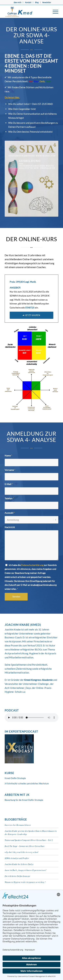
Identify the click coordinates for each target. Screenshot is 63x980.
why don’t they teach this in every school (21, 852)
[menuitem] (17, 2)
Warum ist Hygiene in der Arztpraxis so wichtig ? (25, 882)
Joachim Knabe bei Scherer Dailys (19, 864)
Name (8, 455)
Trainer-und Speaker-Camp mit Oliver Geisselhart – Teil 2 (29, 840)
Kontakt (28, 2)
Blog (37, 2)
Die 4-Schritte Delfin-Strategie (17, 876)
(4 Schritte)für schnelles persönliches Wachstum (27, 783)
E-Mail (9, 484)
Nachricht (10, 527)
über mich (17, 2)
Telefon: (9, 498)
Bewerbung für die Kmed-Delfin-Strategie (24, 800)
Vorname (10, 469)
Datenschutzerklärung (32, 565)
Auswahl (10, 512)
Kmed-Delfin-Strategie (15, 778)
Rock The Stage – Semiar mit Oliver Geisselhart (24, 846)
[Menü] (53, 11)
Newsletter (46, 2)
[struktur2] (31, 390)
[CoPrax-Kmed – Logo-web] (26, 11)
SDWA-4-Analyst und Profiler (17, 858)
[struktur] (31, 345)
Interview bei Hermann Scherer (18, 825)
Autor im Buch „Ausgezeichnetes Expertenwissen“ (26, 870)
